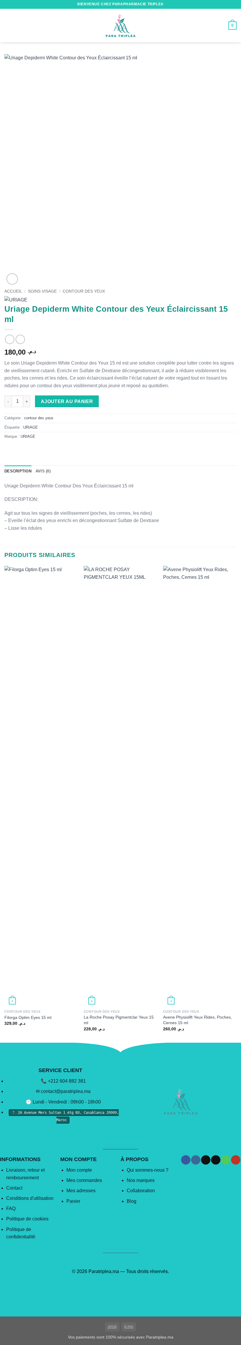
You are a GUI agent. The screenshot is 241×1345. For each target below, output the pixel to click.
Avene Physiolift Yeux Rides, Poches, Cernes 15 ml (197, 1020)
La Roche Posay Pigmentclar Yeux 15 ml (119, 1020)
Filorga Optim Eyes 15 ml (27, 1017)
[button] (7, 25)
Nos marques (141, 1180)
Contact (14, 1187)
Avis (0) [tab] (43, 471)
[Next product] (9, 339)
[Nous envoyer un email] (215, 1160)
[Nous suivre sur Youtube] (235, 1160)
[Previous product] (20, 339)
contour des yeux (84, 291)
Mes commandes (84, 1180)
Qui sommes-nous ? (147, 1170)
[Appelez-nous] (225, 1160)
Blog (131, 1201)
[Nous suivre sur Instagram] (195, 1160)
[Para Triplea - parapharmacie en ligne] (120, 25)
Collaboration (141, 1190)
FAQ (11, 1208)
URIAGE (30, 427)
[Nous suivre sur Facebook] (185, 1160)
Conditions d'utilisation (29, 1198)
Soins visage (42, 291)
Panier (73, 1201)
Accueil (13, 291)
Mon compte (79, 1170)
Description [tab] (17, 471)
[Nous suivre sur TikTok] (205, 1160)
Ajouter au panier (67, 401)
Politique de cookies (27, 1218)
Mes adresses (81, 1190)
